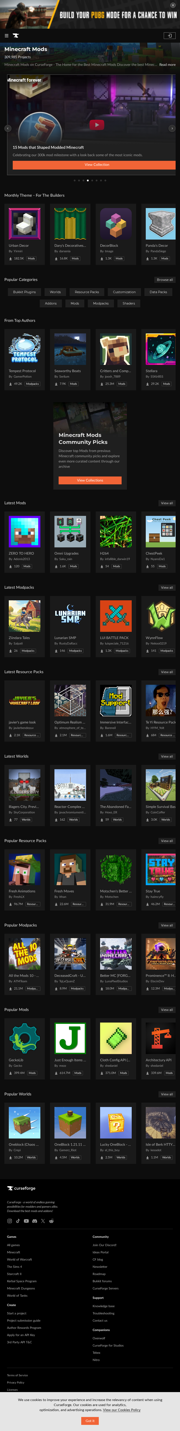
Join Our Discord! (105, 1245)
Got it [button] (90, 1421)
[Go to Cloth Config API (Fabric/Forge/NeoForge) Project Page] (116, 1048)
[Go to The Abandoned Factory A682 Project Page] (116, 795)
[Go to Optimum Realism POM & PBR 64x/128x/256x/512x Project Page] (70, 711)
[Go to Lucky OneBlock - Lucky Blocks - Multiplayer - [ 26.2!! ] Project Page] (116, 1133)
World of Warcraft (19, 1259)
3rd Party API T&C (19, 1342)
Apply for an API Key (21, 1335)
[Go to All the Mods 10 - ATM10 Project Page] (24, 964)
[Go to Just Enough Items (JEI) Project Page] (70, 1048)
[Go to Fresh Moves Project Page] (70, 880)
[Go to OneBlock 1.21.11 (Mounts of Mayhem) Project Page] (70, 1133)
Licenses (12, 1390)
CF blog (98, 1259)
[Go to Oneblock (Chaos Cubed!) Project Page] (24, 1133)
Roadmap (99, 1274)
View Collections (90, 480)
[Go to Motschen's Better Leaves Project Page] (116, 880)
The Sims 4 (14, 1266)
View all (167, 503)
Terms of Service (17, 1375)
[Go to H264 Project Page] (116, 542)
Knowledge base (104, 1306)
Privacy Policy (15, 1382)
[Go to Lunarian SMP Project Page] (70, 626)
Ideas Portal (100, 1252)
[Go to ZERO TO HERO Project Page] (24, 542)
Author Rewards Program (24, 1327)
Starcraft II (14, 1274)
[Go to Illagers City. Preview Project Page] (24, 795)
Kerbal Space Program (22, 1281)
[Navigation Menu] (6, 35)
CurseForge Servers (106, 1288)
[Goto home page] (15, 35)
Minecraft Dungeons (21, 1288)
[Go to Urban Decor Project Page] (24, 234)
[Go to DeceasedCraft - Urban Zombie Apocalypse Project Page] (70, 964)
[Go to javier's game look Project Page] (24, 711)
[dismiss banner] (173, 5)
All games (13, 1245)
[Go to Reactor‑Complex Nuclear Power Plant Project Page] (70, 795)
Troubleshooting (103, 1313)
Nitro (96, 1360)
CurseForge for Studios (108, 1345)
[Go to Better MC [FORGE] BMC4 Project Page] (116, 964)
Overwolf (99, 1338)
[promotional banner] (90, 14)
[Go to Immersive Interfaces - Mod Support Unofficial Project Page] (116, 711)
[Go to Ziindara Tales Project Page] (24, 626)
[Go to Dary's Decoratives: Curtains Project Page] (70, 234)
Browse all (165, 280)
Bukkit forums (102, 1281)
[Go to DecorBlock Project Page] (116, 234)
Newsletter (100, 1266)
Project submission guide (23, 1320)
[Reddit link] (51, 1221)
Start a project (16, 1313)
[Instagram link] (9, 1221)
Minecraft (13, 1252)
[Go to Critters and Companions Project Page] (116, 359)
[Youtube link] (26, 1221)
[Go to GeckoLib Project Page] (24, 1048)
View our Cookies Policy (121, 1410)
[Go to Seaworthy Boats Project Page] (70, 359)
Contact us (100, 1320)
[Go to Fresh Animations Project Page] (24, 880)
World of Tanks (17, 1295)
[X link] (43, 1221)
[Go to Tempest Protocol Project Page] (24, 359)
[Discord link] (34, 1221)
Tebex (96, 1352)
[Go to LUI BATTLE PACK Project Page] (116, 626)
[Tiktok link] (18, 1221)
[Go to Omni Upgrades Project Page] (70, 542)
